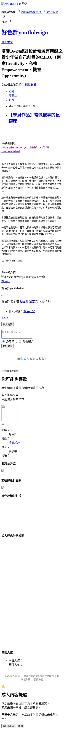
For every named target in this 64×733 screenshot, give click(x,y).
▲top (4, 317)
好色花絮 (29, 311)
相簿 (11, 91)
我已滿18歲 (9, 726)
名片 (11, 100)
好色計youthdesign (24, 32)
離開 (20, 726)
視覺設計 (30, 84)
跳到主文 (7, 42)
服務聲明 (38, 679)
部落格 (13, 95)
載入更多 (7, 324)
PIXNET (16, 675)
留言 (32, 301)
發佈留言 (7, 346)
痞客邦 (24, 301)
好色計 (5, 281)
